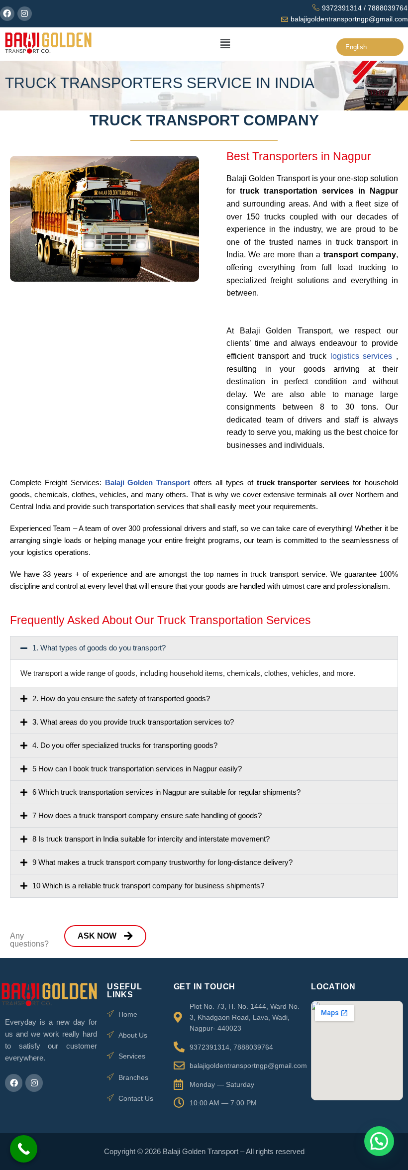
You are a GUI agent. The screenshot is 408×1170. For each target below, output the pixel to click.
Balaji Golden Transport (149, 482)
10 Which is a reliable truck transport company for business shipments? (148, 885)
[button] (224, 43)
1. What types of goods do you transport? (99, 647)
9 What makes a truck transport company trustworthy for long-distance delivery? (162, 862)
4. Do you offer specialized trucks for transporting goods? (124, 745)
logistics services (363, 356)
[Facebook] (7, 13)
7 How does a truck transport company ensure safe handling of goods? (147, 815)
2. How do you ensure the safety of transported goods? (121, 698)
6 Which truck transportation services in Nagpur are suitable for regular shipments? (166, 792)
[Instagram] (24, 13)
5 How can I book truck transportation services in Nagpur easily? (137, 768)
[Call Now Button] (23, 1149)
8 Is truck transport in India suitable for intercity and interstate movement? (151, 839)
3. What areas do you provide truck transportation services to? (133, 722)
